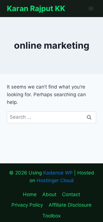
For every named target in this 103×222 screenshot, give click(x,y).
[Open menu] (91, 8)
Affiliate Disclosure (70, 205)
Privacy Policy (27, 205)
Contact (71, 194)
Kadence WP (58, 173)
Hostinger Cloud (55, 180)
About (49, 194)
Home (30, 194)
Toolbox (51, 216)
